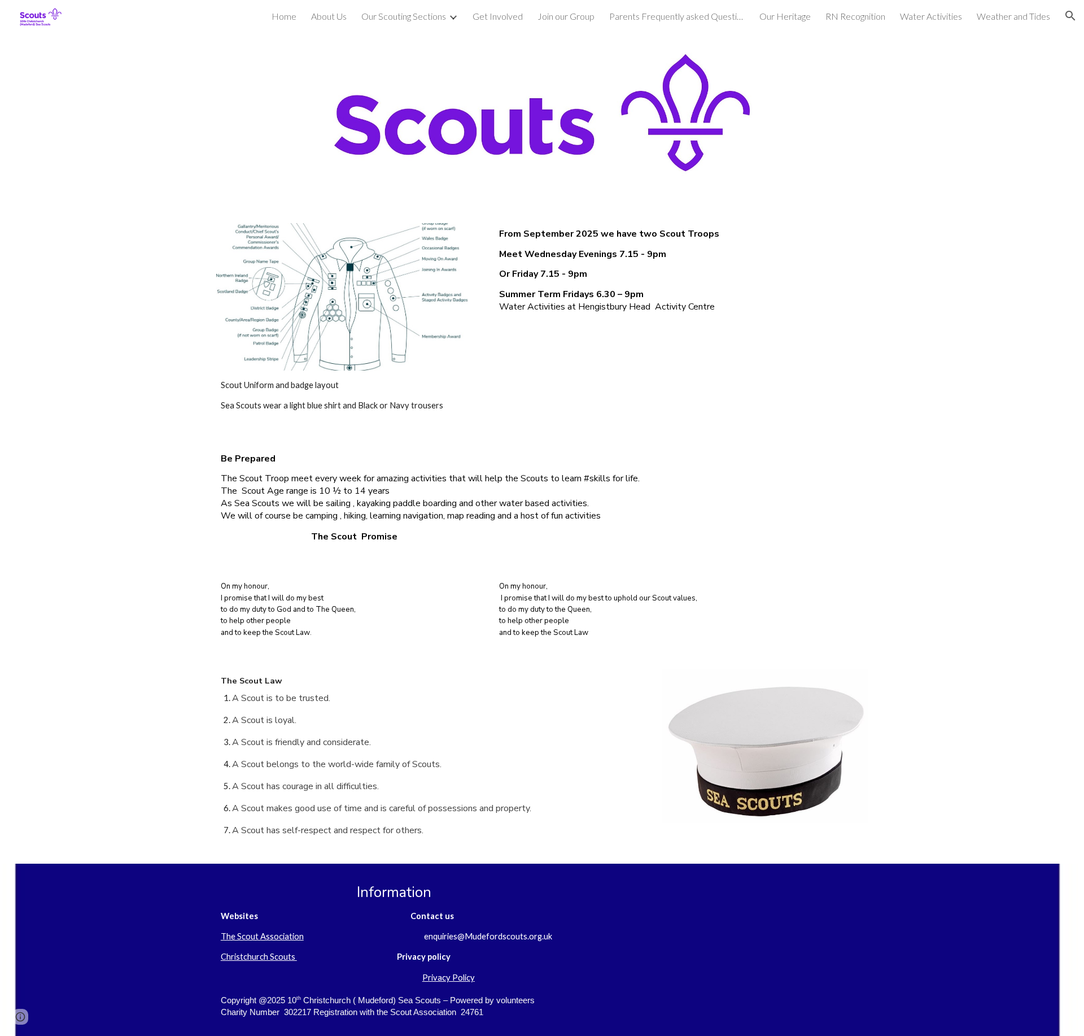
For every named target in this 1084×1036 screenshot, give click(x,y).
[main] (347, 396)
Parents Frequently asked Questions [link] (677, 16)
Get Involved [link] (498, 16)
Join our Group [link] (566, 16)
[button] (1070, 15)
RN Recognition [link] (855, 16)
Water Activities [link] (931, 16)
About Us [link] (329, 16)
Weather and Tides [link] (1013, 16)
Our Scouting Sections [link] (403, 16)
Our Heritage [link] (785, 16)
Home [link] (284, 16)
